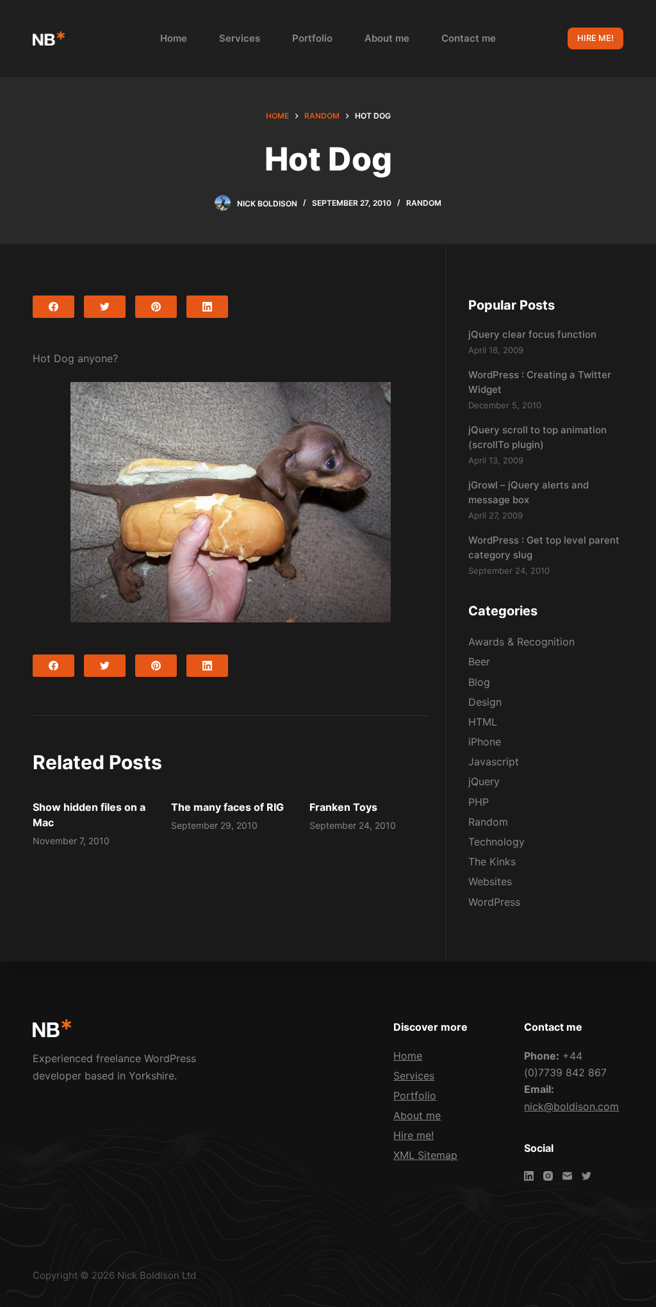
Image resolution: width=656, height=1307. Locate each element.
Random (423, 203)
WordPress (494, 901)
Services (239, 38)
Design (485, 701)
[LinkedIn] (207, 307)
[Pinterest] (156, 307)
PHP (478, 801)
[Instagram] (548, 1176)
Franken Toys (343, 807)
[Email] (567, 1176)
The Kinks (492, 861)
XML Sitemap (425, 1155)
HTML (482, 721)
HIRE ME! (595, 38)
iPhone (484, 741)
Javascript (493, 761)
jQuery (484, 781)
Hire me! (413, 1135)
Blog (479, 682)
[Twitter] (105, 307)
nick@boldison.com (571, 1106)
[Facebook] (53, 307)
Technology (496, 841)
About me (387, 38)
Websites (490, 881)
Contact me (468, 38)
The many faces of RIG (227, 807)
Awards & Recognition (521, 641)
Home (173, 38)
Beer (479, 661)
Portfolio (312, 38)
